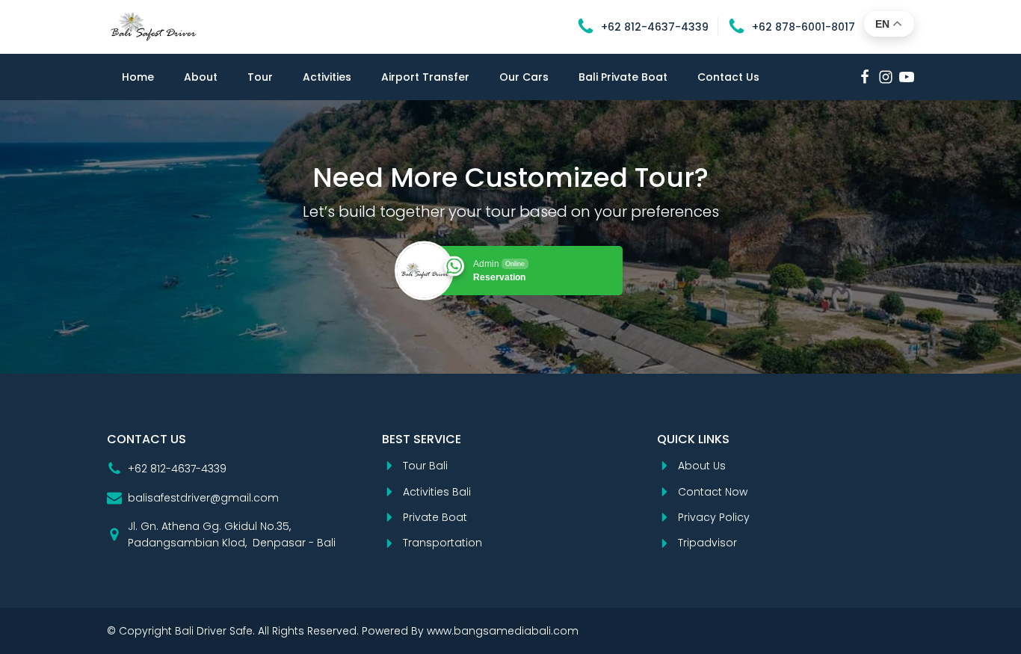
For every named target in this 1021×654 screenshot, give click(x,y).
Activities (327, 77)
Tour (260, 77)
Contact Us (728, 77)
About (201, 77)
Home (138, 77)
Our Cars (524, 77)
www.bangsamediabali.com (503, 630)
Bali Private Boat (623, 77)
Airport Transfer (425, 77)
